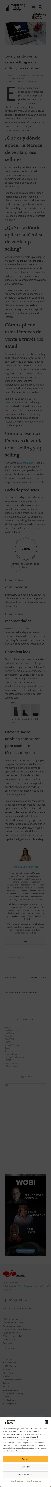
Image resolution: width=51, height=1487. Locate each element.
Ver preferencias (25, 1474)
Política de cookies (15, 1481)
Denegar (25, 1467)
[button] (46, 1421)
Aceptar (25, 1459)
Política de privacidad (33, 1481)
